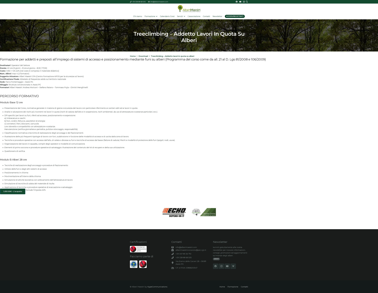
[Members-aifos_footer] (143, 264)
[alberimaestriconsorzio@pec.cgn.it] (173, 250)
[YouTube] (240, 2)
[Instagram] (244, 2)
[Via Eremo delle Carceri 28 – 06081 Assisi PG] (173, 263)
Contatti (244, 287)
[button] (156, 16)
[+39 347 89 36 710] (173, 254)
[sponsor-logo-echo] (174, 212)
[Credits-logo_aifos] (138, 249)
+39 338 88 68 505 (184, 258)
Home (222, 287)
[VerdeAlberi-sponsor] (204, 212)
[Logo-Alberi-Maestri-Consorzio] (189, 8)
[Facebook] (237, 2)
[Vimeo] (233, 266)
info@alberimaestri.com (186, 247)
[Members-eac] (133, 264)
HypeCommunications (157, 287)
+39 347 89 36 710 (183, 254)
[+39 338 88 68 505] (173, 258)
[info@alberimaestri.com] (173, 247)
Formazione (233, 287)
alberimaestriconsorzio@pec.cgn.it (191, 250)
